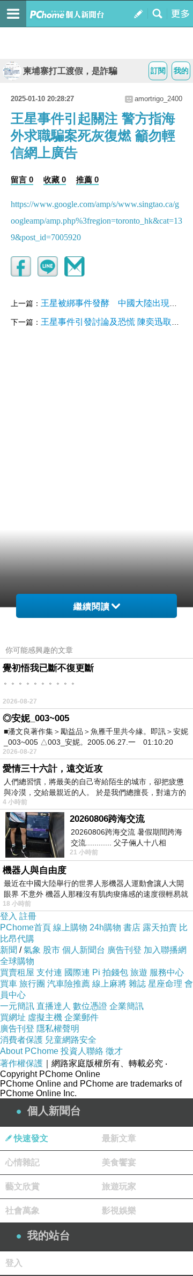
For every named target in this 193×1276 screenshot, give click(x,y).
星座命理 (165, 983)
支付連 (49, 972)
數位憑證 (90, 1006)
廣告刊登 (124, 949)
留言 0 (22, 179)
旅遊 (138, 972)
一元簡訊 (17, 1006)
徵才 (114, 1051)
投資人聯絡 (82, 1051)
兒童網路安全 (70, 1039)
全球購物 (17, 961)
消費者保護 (21, 1039)
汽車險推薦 (68, 983)
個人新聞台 (83, 949)
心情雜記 (22, 1162)
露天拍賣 (160, 927)
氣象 (32, 949)
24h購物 (105, 927)
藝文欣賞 (22, 1186)
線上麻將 (109, 983)
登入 (8, 916)
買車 (8, 983)
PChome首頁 (25, 927)
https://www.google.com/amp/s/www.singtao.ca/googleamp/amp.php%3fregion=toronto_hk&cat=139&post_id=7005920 (96, 221)
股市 (51, 949)
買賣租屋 (17, 972)
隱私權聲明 (57, 1028)
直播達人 (53, 1006)
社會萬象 (22, 1210)
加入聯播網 (165, 949)
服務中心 (167, 972)
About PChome (29, 1051)
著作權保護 (21, 1063)
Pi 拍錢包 (110, 972)
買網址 (13, 1017)
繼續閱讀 (91, 606)
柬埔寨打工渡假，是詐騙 (70, 70)
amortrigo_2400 (158, 99)
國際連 (77, 972)
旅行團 (32, 983)
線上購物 (70, 927)
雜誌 (137, 983)
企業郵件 (81, 1017)
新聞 (8, 949)
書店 (131, 927)
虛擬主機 (45, 1017)
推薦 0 (87, 179)
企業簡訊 (126, 1006)
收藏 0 (54, 179)
